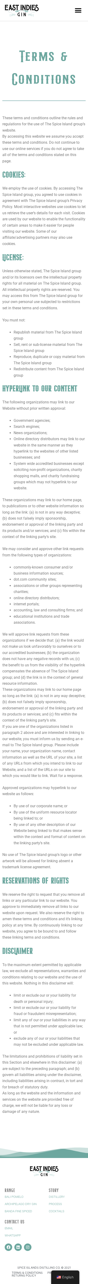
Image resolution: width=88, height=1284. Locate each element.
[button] (78, 10)
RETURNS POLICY (24, 1275)
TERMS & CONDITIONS (27, 1272)
